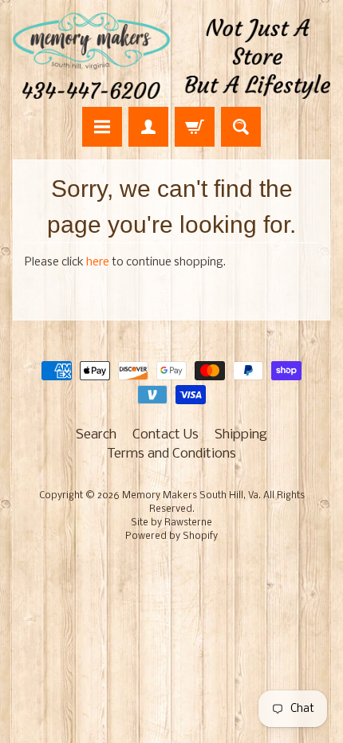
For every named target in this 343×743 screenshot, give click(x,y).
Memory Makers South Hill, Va (190, 496)
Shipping (241, 434)
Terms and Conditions (171, 454)
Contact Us (165, 434)
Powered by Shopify (171, 536)
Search (96, 434)
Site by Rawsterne (171, 523)
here (97, 263)
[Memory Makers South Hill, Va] (171, 56)
